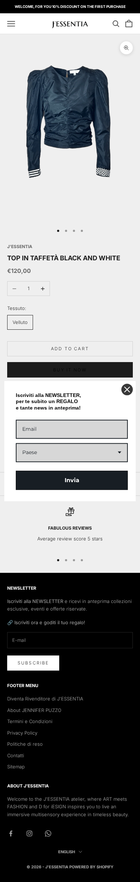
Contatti (15, 755)
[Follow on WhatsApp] (48, 833)
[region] (70, 527)
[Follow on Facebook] (10, 833)
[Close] (127, 389)
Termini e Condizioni (29, 721)
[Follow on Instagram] (29, 833)
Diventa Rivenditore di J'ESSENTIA (45, 699)
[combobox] (72, 452)
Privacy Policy (22, 733)
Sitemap (16, 766)
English (66, 851)
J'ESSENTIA (19, 246)
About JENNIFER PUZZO (34, 710)
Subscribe (33, 663)
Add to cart (70, 348)
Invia (72, 480)
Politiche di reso (25, 744)
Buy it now (70, 370)
